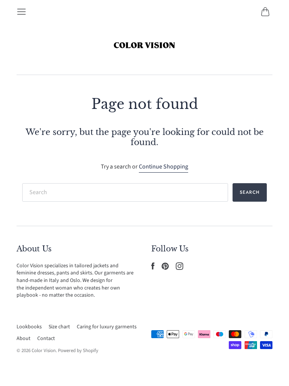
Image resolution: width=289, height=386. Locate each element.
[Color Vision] (144, 46)
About (23, 338)
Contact (46, 338)
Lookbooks (29, 327)
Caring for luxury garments (107, 327)
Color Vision (44, 350)
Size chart (59, 327)
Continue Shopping (163, 166)
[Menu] (21, 12)
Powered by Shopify (78, 350)
